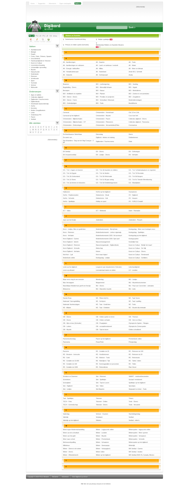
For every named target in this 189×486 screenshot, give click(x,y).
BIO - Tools (99, 103)
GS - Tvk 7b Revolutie (136, 173)
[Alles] (55, 36)
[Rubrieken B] (33, 127)
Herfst (33, 106)
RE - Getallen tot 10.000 (71, 361)
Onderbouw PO (36, 115)
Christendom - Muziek (103, 115)
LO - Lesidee (133, 270)
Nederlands (35, 74)
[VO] (50, 36)
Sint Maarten (100, 389)
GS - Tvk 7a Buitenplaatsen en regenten (142, 170)
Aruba (131, 75)
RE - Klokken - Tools (103, 357)
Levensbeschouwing (38, 65)
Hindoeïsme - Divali (102, 195)
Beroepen (66, 90)
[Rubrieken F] (43, 127)
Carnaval (66, 112)
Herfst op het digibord (103, 192)
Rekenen (34, 76)
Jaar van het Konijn (69, 220)
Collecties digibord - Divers (138, 119)
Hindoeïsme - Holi (102, 198)
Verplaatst (99, 417)
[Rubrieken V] (57, 129)
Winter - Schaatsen (102, 442)
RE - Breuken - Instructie (71, 354)
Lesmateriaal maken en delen (106, 270)
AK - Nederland (101, 72)
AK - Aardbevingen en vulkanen (73, 65)
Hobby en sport (101, 201)
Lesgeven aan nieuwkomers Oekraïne (109, 267)
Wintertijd (132, 445)
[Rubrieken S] (49, 129)
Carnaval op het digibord (71, 115)
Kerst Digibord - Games (71, 238)
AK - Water (132, 65)
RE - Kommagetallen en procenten (107, 364)
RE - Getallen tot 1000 (70, 367)
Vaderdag (66, 414)
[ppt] (31, 40)
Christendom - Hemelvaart (105, 112)
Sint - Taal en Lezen (102, 383)
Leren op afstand (68, 270)
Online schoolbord (135, 329)
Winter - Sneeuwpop (102, 445)
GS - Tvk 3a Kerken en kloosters (74, 183)
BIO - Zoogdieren (134, 97)
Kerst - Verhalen (68, 235)
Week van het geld (69, 436)
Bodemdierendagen (135, 100)
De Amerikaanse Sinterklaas (72, 134)
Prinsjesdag (133, 342)
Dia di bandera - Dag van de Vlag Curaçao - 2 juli (78, 141)
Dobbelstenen (133, 137)
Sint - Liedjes (67, 389)
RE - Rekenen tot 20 (135, 354)
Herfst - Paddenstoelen (70, 195)
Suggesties (41, 3)
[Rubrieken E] (41, 127)
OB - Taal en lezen (102, 329)
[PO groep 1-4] (32, 36)
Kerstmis (34, 108)
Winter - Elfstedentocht (70, 455)
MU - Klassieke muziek (103, 289)
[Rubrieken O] (38, 129)
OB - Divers (67, 320)
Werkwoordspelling (69, 442)
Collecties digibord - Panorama (139, 122)
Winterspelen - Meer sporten (138, 433)
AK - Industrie (67, 75)
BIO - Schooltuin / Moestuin (105, 100)
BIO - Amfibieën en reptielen (72, 93)
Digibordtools (35, 101)
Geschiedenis (35, 58)
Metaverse (66, 289)
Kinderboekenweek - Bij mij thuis (106, 229)
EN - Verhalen (133, 155)
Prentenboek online (135, 339)
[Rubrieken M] (33, 129)
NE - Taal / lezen (134, 298)
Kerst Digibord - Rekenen (71, 245)
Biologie (33, 52)
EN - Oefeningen (134, 151)
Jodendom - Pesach (135, 220)
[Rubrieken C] (36, 127)
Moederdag (99, 279)
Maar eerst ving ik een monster (73, 279)
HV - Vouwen (133, 198)
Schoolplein (67, 383)
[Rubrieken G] (46, 127)
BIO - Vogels (133, 87)
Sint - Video (99, 386)
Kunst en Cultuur (36, 63)
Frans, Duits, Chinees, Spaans (41, 56)
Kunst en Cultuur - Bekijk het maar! (140, 245)
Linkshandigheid (134, 267)
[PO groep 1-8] (45, 36)
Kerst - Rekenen (68, 232)
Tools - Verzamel (134, 404)
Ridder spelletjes (104, 39)
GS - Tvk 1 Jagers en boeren (73, 170)
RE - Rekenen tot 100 (136, 351)
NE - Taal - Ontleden (103, 307)
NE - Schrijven (101, 301)
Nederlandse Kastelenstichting (75, 39)
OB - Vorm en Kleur (135, 320)
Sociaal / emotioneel (135, 379)
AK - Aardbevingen (69, 62)
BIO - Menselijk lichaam (104, 87)
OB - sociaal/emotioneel (104, 326)
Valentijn (65, 417)
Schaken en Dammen (70, 376)
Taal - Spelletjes (68, 398)
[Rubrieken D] (38, 127)
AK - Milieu (99, 68)
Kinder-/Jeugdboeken (38, 110)
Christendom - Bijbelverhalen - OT (74, 122)
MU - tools (132, 289)
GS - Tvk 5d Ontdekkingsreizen (106, 183)
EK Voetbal (66, 151)
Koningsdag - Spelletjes (136, 232)
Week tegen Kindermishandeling (73, 429)
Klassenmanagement (103, 242)
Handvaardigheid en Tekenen (41, 61)
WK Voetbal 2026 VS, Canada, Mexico (141, 455)
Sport (32, 80)
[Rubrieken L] (30, 129)
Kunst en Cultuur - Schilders (138, 258)
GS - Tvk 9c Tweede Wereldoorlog (140, 179)
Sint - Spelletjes (101, 379)
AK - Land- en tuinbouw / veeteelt (107, 65)
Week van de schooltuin (71, 433)
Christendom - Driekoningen (72, 125)
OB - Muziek (67, 329)
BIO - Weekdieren (135, 90)
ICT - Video (67, 210)
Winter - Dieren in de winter (72, 448)
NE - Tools (132, 304)
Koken (98, 251)
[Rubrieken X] (33, 132)
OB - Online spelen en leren (105, 317)
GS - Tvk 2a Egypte (69, 173)
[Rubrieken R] (46, 129)
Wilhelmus (66, 445)
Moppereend (100, 282)
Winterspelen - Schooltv (137, 439)
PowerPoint (99, 342)
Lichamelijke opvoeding (38, 67)
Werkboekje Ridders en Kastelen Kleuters (110, 45)
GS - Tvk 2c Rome (69, 179)
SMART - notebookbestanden (139, 376)
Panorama (66, 342)
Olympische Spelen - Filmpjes (139, 323)
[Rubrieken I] (51, 127)
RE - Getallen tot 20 (102, 351)
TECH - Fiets (67, 401)
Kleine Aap (99, 248)
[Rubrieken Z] (38, 132)
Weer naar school (69, 439)
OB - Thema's (133, 317)
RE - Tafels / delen (135, 361)
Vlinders (98, 420)
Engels (33, 54)
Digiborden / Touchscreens (105, 141)
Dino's (131, 134)
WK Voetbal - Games (136, 448)
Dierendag (99, 134)
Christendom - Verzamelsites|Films (107, 125)
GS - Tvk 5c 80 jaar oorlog (105, 179)
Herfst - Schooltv (68, 198)
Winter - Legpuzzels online (105, 429)
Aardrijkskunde (36, 50)
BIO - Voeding (133, 84)
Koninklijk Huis (133, 242)
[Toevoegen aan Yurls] (78, 3)
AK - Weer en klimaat (136, 68)
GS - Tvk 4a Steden (102, 173)
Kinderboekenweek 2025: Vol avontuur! (109, 235)
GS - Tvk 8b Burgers (136, 176)
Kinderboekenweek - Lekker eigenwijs (108, 232)
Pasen (33, 117)
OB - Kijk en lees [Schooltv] (72, 323)
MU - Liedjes (133, 279)
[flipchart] (42, 40)
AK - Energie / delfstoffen (71, 68)
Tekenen (99, 398)
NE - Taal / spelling (135, 301)
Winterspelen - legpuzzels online (139, 429)
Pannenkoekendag (69, 339)
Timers (131, 398)
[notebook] (36, 40)
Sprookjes (132, 386)
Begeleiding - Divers (69, 87)
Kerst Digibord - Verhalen (71, 251)
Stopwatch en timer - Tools (138, 389)
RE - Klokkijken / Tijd (103, 361)
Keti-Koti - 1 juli (68, 254)
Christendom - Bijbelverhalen (72, 119)
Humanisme (133, 192)
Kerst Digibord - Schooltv (71, 248)
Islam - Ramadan (134, 210)
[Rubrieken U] (54, 129)
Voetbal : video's (134, 420)
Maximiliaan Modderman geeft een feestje (77, 286)
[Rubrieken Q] (43, 129)
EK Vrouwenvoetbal (69, 155)
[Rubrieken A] (30, 127)
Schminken (66, 379)
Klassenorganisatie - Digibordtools (107, 245)
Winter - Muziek (101, 436)
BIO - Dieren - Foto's (70, 100)
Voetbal (33, 119)
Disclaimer (55, 476)
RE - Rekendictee (102, 367)
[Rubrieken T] (51, 129)
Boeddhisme (133, 103)
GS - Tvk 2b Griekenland (71, 176)
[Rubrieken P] (41, 129)
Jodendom (99, 220)
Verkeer (33, 85)
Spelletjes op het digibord (137, 383)
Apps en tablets (36, 95)
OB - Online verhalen (103, 320)
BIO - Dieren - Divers (70, 97)
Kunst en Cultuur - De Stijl (137, 248)
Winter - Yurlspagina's (103, 448)
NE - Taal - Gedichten (103, 304)
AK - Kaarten (100, 62)
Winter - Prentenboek (103, 439)
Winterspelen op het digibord (138, 442)
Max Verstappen (68, 282)
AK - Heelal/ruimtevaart (70, 72)
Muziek (33, 69)
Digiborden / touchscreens (40, 99)
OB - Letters (67, 326)
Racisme (66, 351)
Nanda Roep (67, 298)
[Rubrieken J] (54, 127)
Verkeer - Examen (102, 414)
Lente (33, 112)
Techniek (34, 83)
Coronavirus (133, 125)
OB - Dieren (67, 317)
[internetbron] (48, 40)
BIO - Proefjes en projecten (105, 97)
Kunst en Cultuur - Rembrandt (139, 254)
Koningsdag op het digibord (138, 235)
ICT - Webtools (101, 210)
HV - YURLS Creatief (136, 201)
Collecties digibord (37, 97)
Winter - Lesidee (101, 433)
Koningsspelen (133, 238)
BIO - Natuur (100, 90)
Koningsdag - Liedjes (103, 258)
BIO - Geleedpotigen (70, 103)
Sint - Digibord (67, 386)
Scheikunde (35, 78)
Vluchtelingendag (134, 414)
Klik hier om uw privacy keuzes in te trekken (96, 484)
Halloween (66, 192)
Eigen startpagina (65, 3)
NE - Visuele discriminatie (137, 307)
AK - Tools (132, 62)
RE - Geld (66, 357)
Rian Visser (132, 367)
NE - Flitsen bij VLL (102, 298)
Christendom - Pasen (103, 119)
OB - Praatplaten (101, 323)
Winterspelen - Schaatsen (137, 436)
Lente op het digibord (70, 267)
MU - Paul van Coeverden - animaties (141, 286)
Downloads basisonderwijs (40, 104)
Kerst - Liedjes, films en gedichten (74, 229)
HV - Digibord (133, 195)
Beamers (66, 84)
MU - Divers (100, 286)
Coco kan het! (133, 115)
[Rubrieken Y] (36, 132)
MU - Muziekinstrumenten (137, 282)
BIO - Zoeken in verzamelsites (139, 93)
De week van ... (68, 137)
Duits (130, 141)
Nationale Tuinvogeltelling (71, 301)
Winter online (100, 452)
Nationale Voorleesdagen (71, 304)
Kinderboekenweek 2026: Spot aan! (108, 238)
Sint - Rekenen (101, 376)
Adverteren (52, 3)
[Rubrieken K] (57, 127)
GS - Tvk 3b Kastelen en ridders (107, 170)
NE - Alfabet (67, 307)
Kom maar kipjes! (102, 254)
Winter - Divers (68, 452)
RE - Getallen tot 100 (70, 364)
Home (33, 3)
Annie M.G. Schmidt (135, 72)
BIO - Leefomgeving (102, 84)
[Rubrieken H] (49, 127)
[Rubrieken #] (41, 132)
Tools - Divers (133, 401)
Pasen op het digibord (103, 339)
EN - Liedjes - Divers (103, 155)
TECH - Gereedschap (70, 404)
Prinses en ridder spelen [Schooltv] (77, 45)
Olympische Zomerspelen (137, 326)
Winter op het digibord (103, 455)
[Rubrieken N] (36, 129)
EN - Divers (100, 151)
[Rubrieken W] (30, 132)
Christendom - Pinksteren (104, 122)
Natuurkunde (35, 72)
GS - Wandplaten (134, 183)
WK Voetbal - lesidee (135, 452)
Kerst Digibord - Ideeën (70, 242)
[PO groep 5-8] (38, 36)
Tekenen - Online (101, 401)
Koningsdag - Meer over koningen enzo (142, 229)
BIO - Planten (100, 93)
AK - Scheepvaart (102, 75)
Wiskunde (34, 87)
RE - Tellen (132, 364)
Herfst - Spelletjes (69, 201)
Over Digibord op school (79, 476)
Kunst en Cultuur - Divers (137, 251)
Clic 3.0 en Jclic (134, 112)
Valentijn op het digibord (71, 420)
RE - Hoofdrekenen (102, 354)
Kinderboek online (69, 258)
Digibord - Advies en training (105, 137)
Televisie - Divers (102, 404)
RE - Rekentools (134, 357)
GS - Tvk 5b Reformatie (104, 176)
